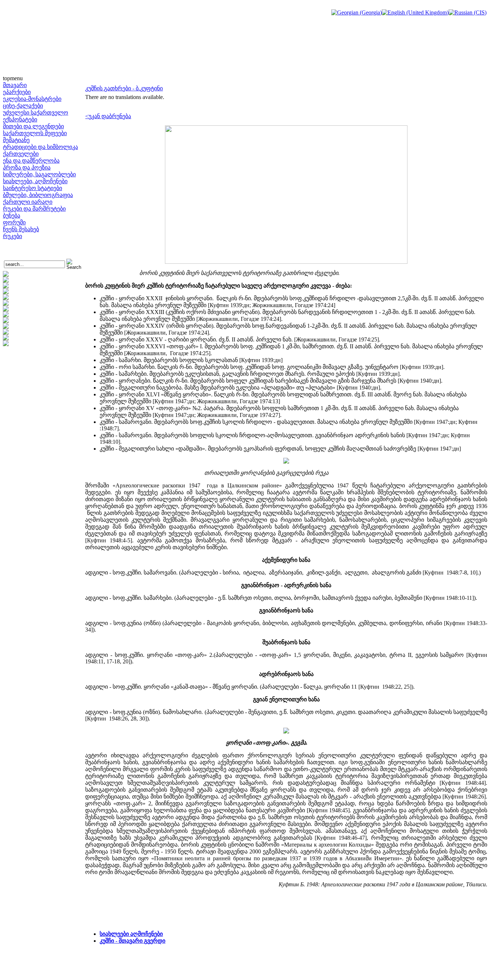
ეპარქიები (17, 92)
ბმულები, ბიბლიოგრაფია (38, 195)
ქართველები (21, 154)
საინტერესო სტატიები (32, 188)
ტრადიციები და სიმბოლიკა (40, 147)
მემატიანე (16, 140)
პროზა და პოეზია (27, 167)
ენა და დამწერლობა (31, 161)
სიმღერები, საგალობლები (39, 174)
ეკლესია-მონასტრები (32, 99)
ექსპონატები (20, 119)
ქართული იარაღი (27, 202)
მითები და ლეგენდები (33, 126)
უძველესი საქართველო (35, 112)
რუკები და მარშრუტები (34, 209)
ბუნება (11, 215)
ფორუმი (14, 222)
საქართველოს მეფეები (35, 133)
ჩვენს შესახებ (21, 229)
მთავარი (15, 85)
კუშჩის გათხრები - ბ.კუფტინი (124, 88)
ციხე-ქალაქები (23, 106)
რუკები (12, 236)
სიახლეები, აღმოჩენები (35, 181)
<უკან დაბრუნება (108, 116)
